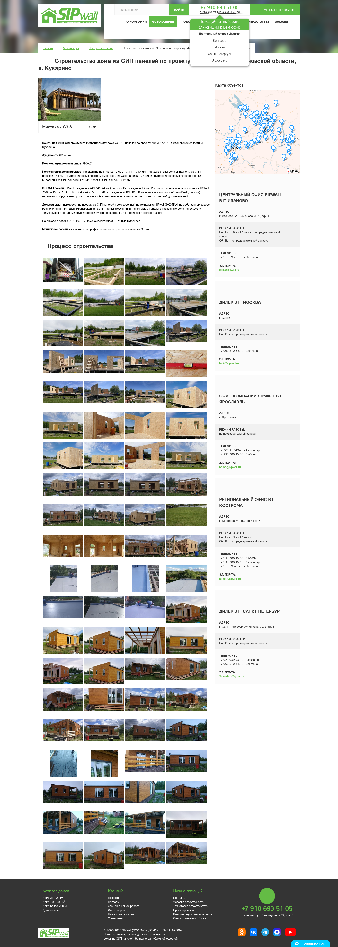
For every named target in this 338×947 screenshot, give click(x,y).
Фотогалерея (163, 21)
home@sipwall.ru (230, 467)
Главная (48, 48)
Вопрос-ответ (257, 21)
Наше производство (121, 914)
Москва (219, 47)
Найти (179, 9)
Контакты (179, 897)
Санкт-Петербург (219, 54)
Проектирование (184, 910)
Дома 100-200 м (54, 902)
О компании (115, 918)
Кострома (219, 40)
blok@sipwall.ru (229, 363)
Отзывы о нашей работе (123, 906)
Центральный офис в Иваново (219, 34)
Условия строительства (279, 9)
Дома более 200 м (55, 906)
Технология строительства (190, 906)
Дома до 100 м (53, 897)
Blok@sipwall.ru (229, 269)
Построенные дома (101, 48)
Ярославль (219, 60)
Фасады (281, 21)
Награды (113, 902)
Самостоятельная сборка (189, 918)
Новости (113, 897)
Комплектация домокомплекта (192, 914)
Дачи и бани (51, 910)
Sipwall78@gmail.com (233, 676)
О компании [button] (136, 21)
